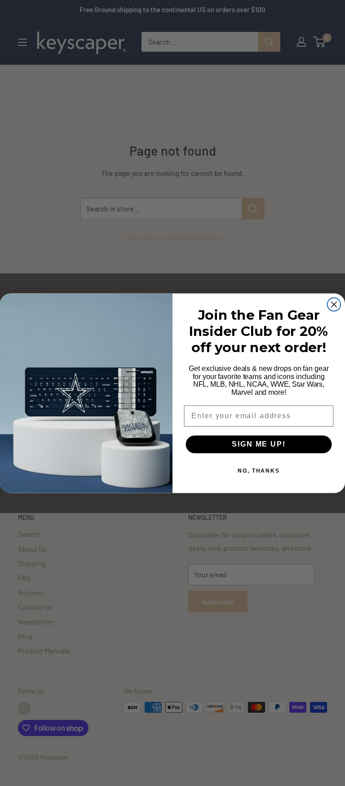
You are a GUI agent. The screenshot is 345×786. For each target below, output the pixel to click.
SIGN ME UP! (258, 444)
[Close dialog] (334, 304)
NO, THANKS (259, 471)
